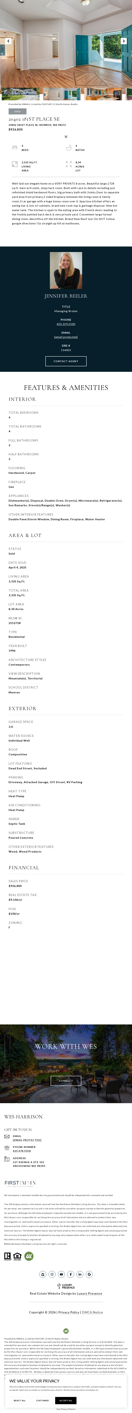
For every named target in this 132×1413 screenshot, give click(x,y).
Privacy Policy (68, 1312)
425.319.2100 (66, 324)
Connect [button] (66, 1080)
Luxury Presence (89, 1293)
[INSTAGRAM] (52, 1274)
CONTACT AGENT (66, 361)
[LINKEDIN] (79, 1274)
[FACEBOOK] (70, 1274)
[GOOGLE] (89, 1274)
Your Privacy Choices (66, 1409)
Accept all (65, 1400)
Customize (42, 1400)
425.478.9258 (22, 1150)
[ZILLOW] (42, 1274)
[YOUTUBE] (61, 1274)
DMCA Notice (92, 1312)
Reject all (19, 1400)
